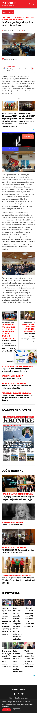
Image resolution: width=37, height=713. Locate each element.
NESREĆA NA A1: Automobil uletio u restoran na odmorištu (16, 385)
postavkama (5, 706)
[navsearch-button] (29, 4)
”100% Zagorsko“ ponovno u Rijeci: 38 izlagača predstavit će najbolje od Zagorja (17, 396)
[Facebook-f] (14, 694)
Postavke (16, 710)
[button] (33, 4)
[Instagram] (18, 694)
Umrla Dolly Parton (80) (12, 377)
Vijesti (5, 12)
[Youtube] (22, 694)
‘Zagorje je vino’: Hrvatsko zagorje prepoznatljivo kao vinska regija (17, 368)
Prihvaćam (6, 710)
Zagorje (10, 12)
